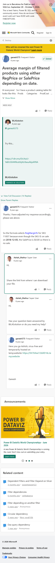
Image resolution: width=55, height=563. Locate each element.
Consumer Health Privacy (39, 557)
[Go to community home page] (19, 33)
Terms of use (42, 548)
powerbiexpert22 (29, 484)
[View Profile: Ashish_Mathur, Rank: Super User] (9, 259)
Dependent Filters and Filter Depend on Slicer (30, 481)
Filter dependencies (17, 491)
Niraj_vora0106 (26, 517)
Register (40, 32)
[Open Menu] (51, 40)
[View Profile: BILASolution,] (8, 122)
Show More (10, 98)
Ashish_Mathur (20, 257)
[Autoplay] (23, 460)
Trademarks (7, 553)
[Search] (33, 32)
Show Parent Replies (9, 200)
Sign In (48, 32)
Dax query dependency (19, 524)
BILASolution (17, 120)
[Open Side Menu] (4, 33)
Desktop (8, 40)
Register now (9, 22)
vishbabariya (27, 495)
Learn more (36, 50)
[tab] (26, 460)
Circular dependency (18, 513)
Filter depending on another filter (24, 502)
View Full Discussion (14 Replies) (17, 195)
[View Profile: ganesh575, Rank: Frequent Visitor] (5, 58)
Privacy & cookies (26, 548)
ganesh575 (15, 57)
